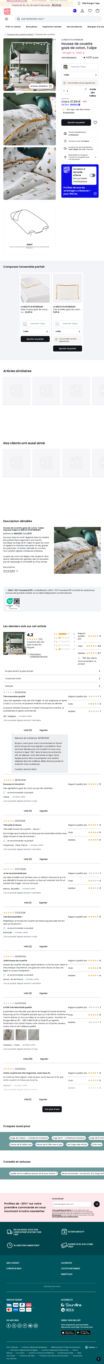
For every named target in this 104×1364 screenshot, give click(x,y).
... (4, 34)
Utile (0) (28, 730)
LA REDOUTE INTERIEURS (72, 39)
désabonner (56, 1215)
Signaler (44, 730)
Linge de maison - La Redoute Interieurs (29, 1138)
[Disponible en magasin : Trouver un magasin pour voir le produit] (95, 157)
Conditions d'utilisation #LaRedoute (41, 1353)
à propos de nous (13, 1268)
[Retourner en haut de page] (98, 1359)
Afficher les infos (52, 1286)
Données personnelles (65, 1353)
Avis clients (20, 1353)
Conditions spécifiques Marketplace (34, 1347)
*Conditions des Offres (27, 1356)
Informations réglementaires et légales (24, 1350)
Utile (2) (28, 946)
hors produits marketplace (80, 175)
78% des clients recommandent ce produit (87, 661)
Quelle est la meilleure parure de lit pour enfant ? (33, 1173)
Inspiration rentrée (52, 26)
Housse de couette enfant (20, 34)
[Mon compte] (82, 10)
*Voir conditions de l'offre (62, 1210)
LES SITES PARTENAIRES (70, 1268)
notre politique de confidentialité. (65, 1217)
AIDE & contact (13, 1263)
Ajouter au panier (76, 122)
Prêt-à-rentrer (13, 26)
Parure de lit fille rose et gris (49, 1144)
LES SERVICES (66, 1263)
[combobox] (52, 672)
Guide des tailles (92, 92)
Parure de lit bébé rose (21, 1144)
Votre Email (57, 1198)
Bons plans (31, 26)
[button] (97, 10)
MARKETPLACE (66, 1274)
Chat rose (96, 1144)
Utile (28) (27, 1059)
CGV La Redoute (12, 1347)
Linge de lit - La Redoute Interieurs (69, 1138)
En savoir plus (68, 112)
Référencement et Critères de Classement (65, 1347)
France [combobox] (92, 1347)
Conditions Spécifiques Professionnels (55, 1350)
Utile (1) (28, 902)
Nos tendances (74, 26)
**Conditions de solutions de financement (54, 1356)
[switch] (84, 176)
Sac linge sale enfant (77, 1144)
